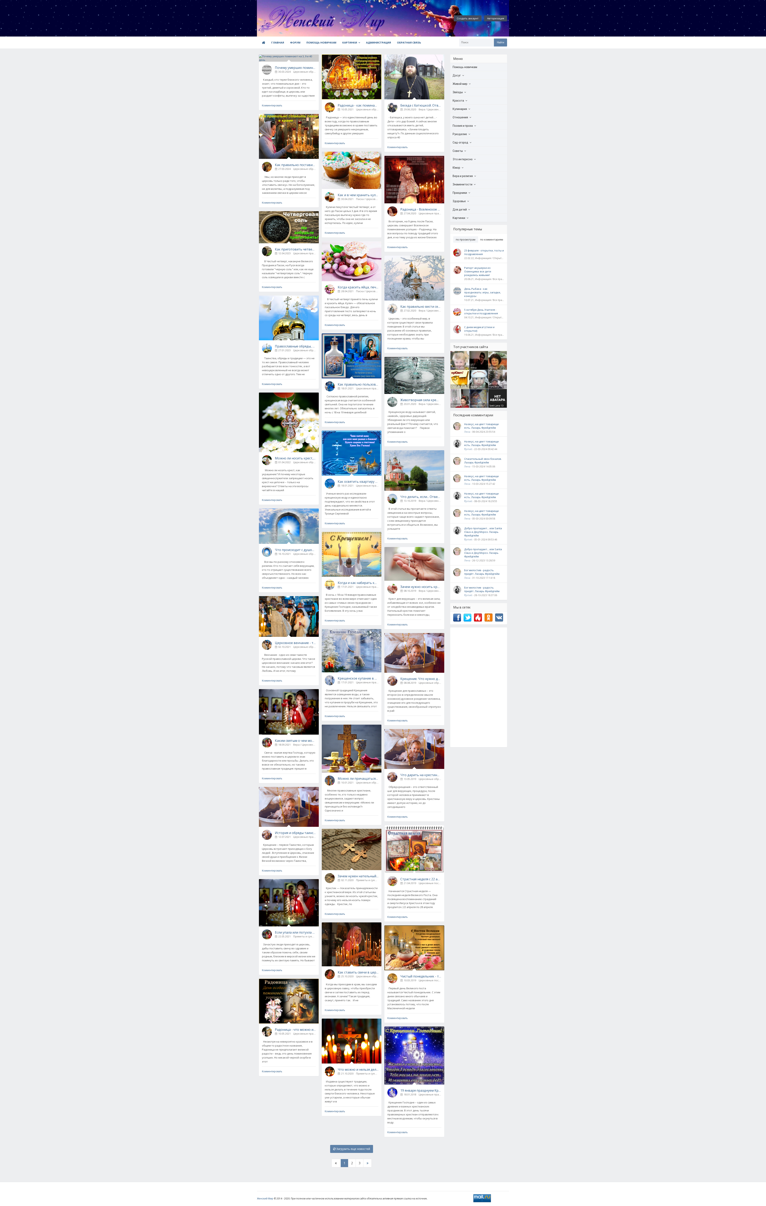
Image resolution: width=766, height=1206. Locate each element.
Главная (277, 42)
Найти (500, 42)
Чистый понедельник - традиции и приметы (420, 976)
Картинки (349, 42)
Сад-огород (460, 142)
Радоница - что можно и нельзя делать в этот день (295, 1030)
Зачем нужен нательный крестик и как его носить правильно (358, 876)
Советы (458, 150)
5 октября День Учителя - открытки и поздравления (481, 311)
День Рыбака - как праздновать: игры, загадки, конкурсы (482, 292)
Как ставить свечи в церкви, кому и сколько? (358, 972)
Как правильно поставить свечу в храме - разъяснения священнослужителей (295, 165)
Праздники (460, 192)
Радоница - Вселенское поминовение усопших (420, 209)
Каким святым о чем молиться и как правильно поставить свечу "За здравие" (295, 741)
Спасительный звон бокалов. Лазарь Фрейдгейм (483, 460)
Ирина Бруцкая (494, 369)
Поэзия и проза (463, 125)
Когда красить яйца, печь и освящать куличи (358, 287)
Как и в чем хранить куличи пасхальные (358, 195)
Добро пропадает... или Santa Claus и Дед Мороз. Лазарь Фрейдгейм (483, 531)
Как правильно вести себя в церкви (420, 307)
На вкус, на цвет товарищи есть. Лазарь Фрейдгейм (481, 425)
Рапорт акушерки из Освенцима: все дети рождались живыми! (477, 271)
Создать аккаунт (468, 18)
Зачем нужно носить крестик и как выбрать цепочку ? (420, 587)
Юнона (455, 405)
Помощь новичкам (321, 42)
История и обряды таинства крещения (295, 833)
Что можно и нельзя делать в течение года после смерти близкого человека (358, 1069)
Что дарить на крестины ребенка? (420, 775)
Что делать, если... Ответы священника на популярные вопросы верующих (420, 497)
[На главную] (279, 18)
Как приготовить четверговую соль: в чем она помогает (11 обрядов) (295, 249)
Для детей (460, 209)
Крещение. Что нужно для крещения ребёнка (420, 679)
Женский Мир (265, 1198)
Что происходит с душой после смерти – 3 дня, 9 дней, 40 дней (295, 550)
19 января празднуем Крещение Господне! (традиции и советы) (420, 1090)
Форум (295, 42)
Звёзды (458, 92)
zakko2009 (476, 405)
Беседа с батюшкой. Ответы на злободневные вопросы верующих (420, 105)
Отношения (460, 117)
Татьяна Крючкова (495, 388)
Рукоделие (460, 134)
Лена (454, 367)
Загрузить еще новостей (353, 1149)
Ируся (474, 386)
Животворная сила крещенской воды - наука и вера (420, 400)
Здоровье (459, 201)
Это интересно (463, 159)
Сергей (455, 386)
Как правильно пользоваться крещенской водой (358, 384)
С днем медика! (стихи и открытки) (479, 328)
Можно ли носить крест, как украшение (295, 458)
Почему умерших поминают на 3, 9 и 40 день (295, 68)
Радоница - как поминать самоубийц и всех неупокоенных (358, 105)
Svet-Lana (494, 405)
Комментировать (272, 105)
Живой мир (460, 83)
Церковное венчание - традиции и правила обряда (295, 643)
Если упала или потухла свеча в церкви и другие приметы (295, 932)
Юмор (456, 167)
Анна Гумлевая (475, 369)
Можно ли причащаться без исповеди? (358, 779)
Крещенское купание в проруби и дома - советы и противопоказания (358, 678)
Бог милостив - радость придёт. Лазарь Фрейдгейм (481, 572)
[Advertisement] (478, 687)
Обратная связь (409, 42)
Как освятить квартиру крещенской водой (358, 482)
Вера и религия (463, 176)
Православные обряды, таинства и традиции (295, 346)
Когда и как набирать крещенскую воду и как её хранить (358, 583)
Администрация (378, 42)
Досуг (457, 75)
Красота (458, 100)
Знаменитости (462, 184)
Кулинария (460, 109)
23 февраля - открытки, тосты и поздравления (484, 252)
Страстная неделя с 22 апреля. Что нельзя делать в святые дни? (420, 879)
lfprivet (468, 449)
